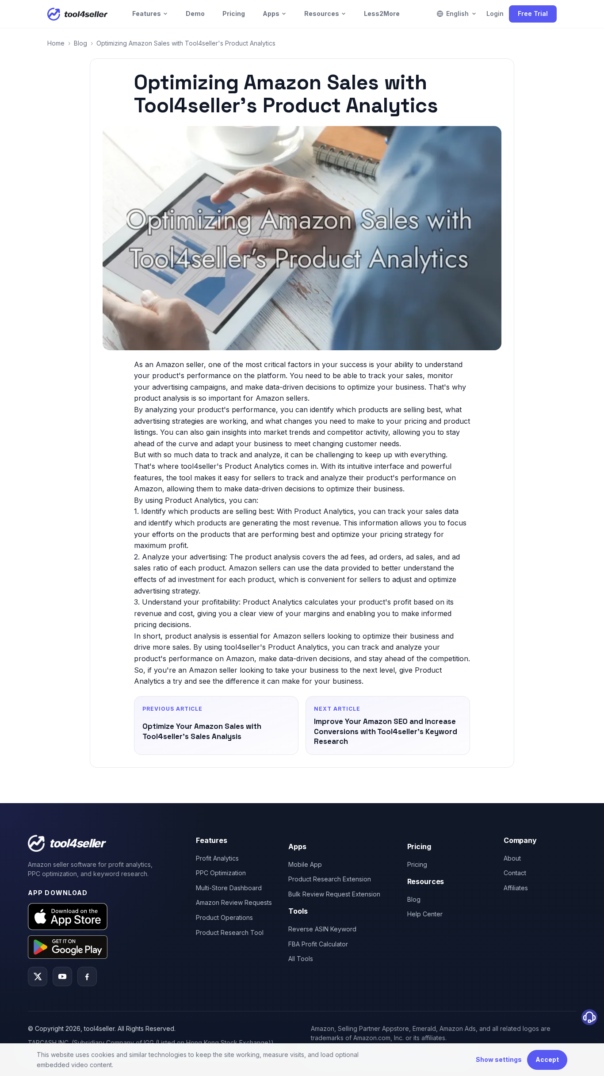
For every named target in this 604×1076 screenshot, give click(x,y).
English (457, 13)
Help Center (425, 914)
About (512, 858)
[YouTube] (62, 976)
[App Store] (67, 916)
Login (495, 13)
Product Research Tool (230, 932)
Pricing (233, 13)
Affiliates (516, 888)
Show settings (499, 1059)
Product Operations (224, 917)
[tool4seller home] (77, 14)
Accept (547, 1059)
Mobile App (305, 864)
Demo (195, 13)
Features (146, 13)
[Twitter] (37, 976)
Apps (271, 13)
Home (56, 43)
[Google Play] (67, 947)
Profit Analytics (217, 858)
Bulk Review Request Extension (334, 894)
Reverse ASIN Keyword (322, 929)
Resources (321, 13)
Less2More (382, 13)
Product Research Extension (329, 879)
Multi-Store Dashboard (229, 888)
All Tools (300, 958)
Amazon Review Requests (234, 902)
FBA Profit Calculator (318, 944)
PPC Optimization (221, 873)
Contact (515, 873)
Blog (80, 43)
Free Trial (533, 13)
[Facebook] (87, 976)
